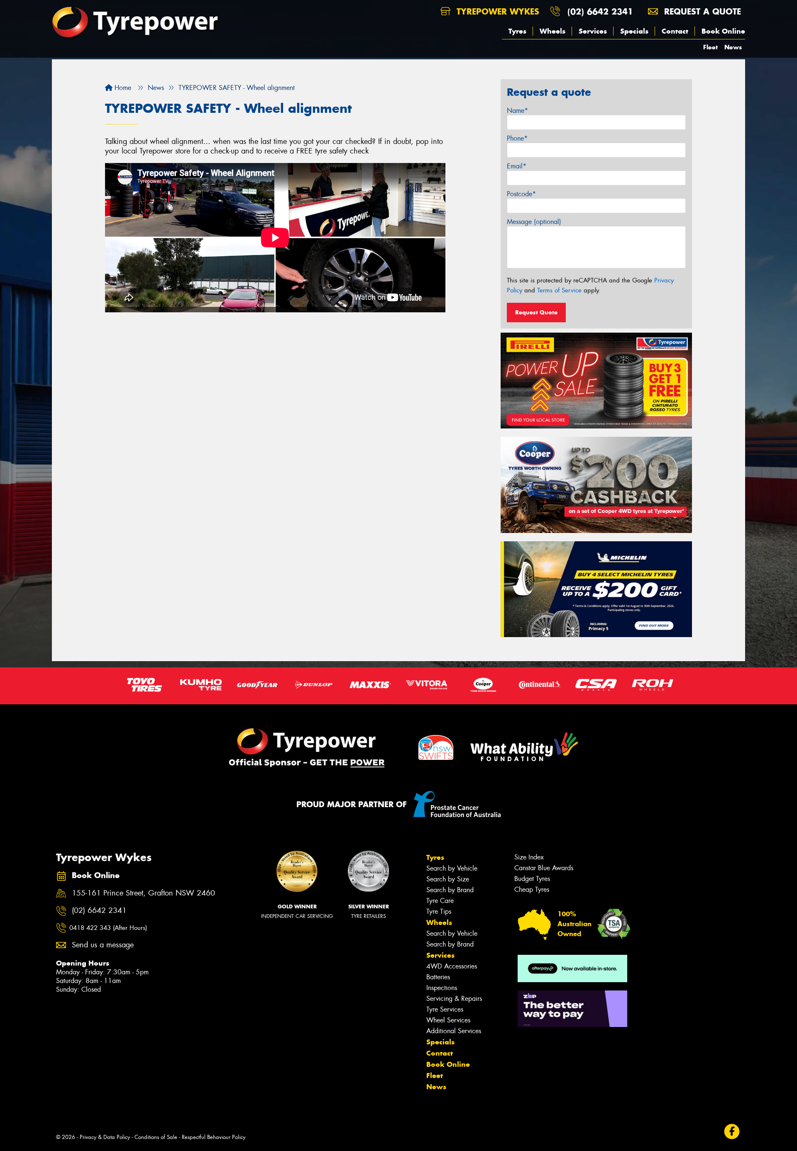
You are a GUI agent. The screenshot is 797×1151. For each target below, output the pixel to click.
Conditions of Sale (155, 1137)
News (733, 47)
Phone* (517, 138)
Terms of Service (559, 290)
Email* (516, 166)
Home (121, 87)
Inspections (441, 987)
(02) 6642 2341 (600, 11)
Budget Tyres (532, 878)
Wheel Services (448, 1020)
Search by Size (447, 879)
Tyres (517, 31)
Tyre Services (444, 1009)
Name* (517, 110)
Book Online (723, 31)
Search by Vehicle (451, 868)
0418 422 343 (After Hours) (108, 928)
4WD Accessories (451, 966)
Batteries (438, 977)
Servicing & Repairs (454, 998)
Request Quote (536, 312)
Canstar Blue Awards (543, 868)
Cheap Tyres (531, 889)
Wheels (552, 31)
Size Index (529, 857)
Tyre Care (440, 900)
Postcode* (521, 194)
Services (593, 31)
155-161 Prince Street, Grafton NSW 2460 (143, 893)
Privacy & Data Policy (105, 1137)
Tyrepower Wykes (496, 11)
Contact (675, 31)
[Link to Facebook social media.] (732, 1131)
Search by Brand (450, 890)
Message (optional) (534, 221)
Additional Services (453, 1031)
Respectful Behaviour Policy (213, 1137)
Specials (634, 31)
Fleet (710, 47)
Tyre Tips (438, 911)
